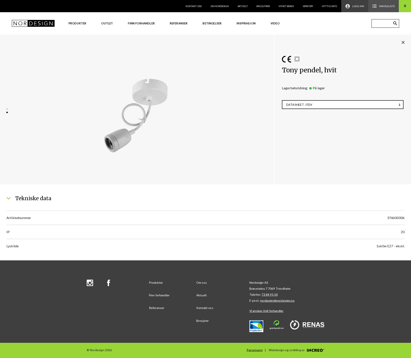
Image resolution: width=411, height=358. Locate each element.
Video (275, 23)
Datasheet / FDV (299, 104)
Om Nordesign (219, 6)
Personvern (255, 350)
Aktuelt (243, 6)
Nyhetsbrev (286, 6)
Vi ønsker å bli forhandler (266, 311)
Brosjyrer (263, 6)
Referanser (179, 23)
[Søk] (395, 23)
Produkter (77, 23)
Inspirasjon (246, 23)
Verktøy (308, 6)
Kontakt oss (194, 6)
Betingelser (212, 23)
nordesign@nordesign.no (277, 300)
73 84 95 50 (270, 294)
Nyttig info (329, 6)
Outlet (107, 23)
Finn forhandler (141, 23)
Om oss (201, 282)
